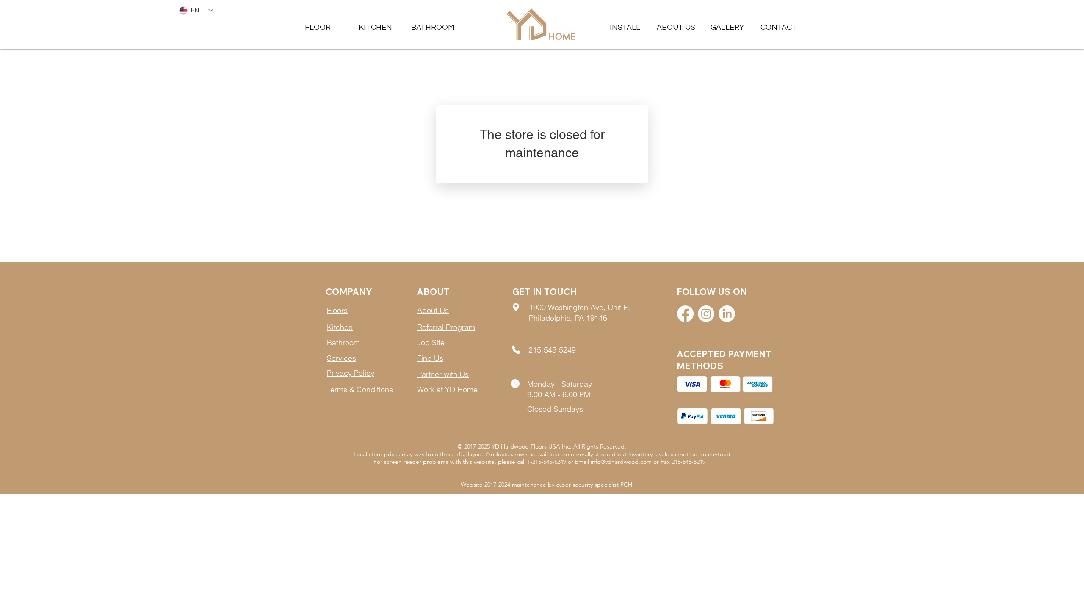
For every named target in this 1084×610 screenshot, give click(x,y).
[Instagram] (706, 313)
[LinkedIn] (727, 313)
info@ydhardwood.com (621, 462)
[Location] (516, 307)
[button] (727, 27)
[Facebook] (685, 313)
